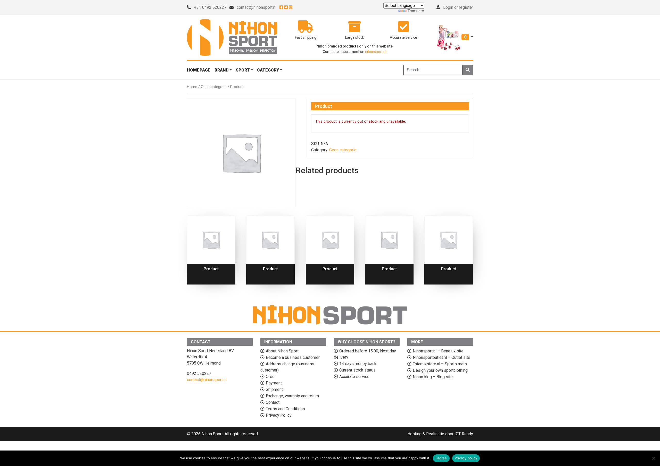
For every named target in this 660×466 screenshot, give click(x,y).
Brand (221, 70)
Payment (274, 383)
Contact (272, 402)
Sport (243, 70)
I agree (441, 458)
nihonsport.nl (375, 52)
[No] (653, 458)
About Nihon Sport (282, 351)
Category (268, 70)
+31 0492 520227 (210, 7)
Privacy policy (466, 458)
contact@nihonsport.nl (256, 7)
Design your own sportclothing (440, 370)
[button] (455, 37)
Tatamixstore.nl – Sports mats (440, 363)
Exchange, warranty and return (292, 395)
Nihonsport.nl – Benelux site (438, 351)
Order (271, 376)
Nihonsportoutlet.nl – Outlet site (441, 357)
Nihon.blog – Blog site (433, 376)
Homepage (198, 70)
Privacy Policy (279, 415)
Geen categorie (214, 86)
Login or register (458, 7)
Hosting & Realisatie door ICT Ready (440, 433)
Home (192, 86)
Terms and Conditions (285, 408)
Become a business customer (293, 357)
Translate (416, 11)
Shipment (274, 389)
